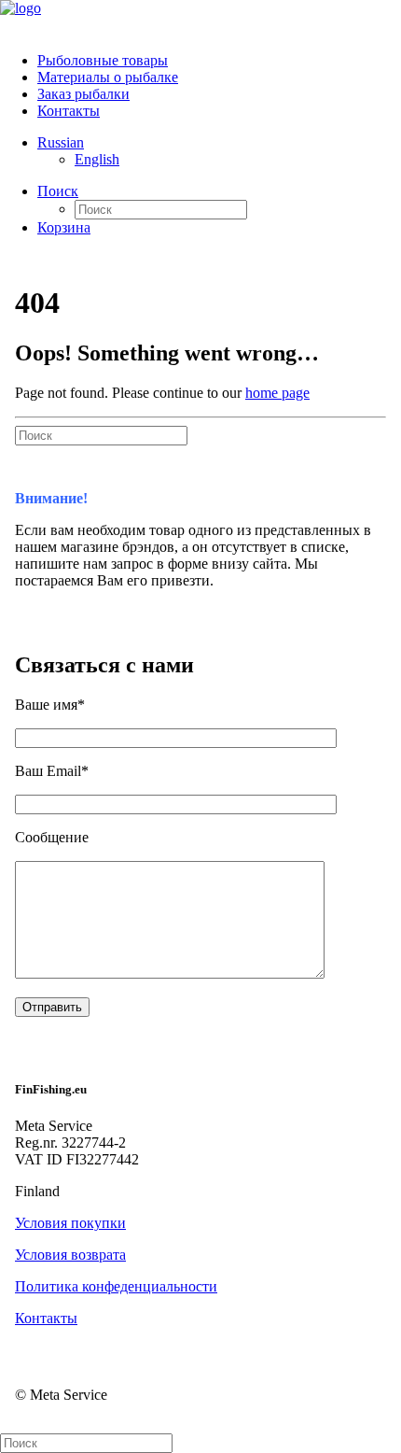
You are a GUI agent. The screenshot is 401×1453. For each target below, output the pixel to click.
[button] (57, 191)
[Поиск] (101, 435)
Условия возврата (70, 1255)
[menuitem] (219, 60)
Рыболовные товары (102, 60)
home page (277, 393)
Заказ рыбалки (83, 94)
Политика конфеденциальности (116, 1286)
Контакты (68, 111)
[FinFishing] (200, 18)
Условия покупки (70, 1223)
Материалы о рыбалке (107, 77)
